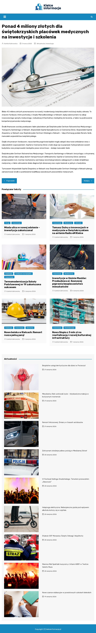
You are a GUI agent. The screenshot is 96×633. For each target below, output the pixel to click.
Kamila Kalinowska (10, 43)
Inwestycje (50, 43)
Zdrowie (78, 223)
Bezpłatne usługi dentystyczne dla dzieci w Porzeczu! (63, 365)
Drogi (7, 223)
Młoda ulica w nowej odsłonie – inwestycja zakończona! (22, 229)
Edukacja (8, 274)
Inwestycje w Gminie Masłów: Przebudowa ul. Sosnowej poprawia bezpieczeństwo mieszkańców (69, 282)
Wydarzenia (69, 274)
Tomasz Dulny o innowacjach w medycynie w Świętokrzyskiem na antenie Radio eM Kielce (70, 230)
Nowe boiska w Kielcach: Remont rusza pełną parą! (23, 333)
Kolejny (87, 181)
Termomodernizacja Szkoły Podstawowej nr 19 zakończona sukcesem (22, 284)
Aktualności (41, 43)
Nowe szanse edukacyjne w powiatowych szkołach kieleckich (66, 592)
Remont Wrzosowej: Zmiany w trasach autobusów (62, 422)
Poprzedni (10, 181)
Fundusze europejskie (23, 274)
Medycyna (68, 223)
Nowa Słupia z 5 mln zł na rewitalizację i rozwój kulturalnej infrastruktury (71, 335)
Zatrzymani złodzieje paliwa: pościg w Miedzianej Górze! (64, 451)
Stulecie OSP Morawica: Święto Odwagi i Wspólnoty (62, 536)
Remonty (30, 328)
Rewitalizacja (69, 328)
